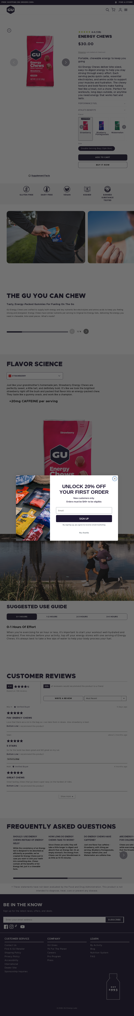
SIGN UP (84, 519)
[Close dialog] (114, 478)
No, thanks (84, 532)
